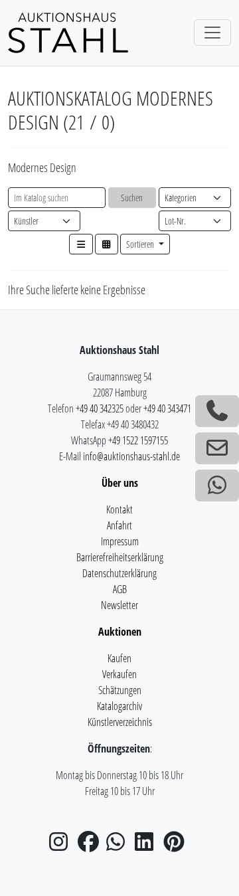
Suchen (132, 197)
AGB (120, 589)
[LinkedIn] (148, 845)
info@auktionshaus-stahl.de (131, 456)
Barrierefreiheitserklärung (119, 557)
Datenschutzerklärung (119, 573)
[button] (81, 244)
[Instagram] (62, 845)
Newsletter (119, 605)
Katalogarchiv (119, 706)
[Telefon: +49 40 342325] (217, 411)
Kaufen (119, 658)
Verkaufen (119, 674)
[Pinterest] (176, 845)
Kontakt (119, 509)
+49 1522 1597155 (138, 440)
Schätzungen (119, 690)
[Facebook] (91, 845)
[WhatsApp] (119, 845)
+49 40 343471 (167, 408)
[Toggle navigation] (212, 32)
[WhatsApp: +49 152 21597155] (217, 485)
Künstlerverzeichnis (120, 722)
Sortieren (141, 244)
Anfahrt (119, 525)
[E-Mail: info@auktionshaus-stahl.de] (217, 448)
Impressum (120, 541)
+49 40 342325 (99, 408)
